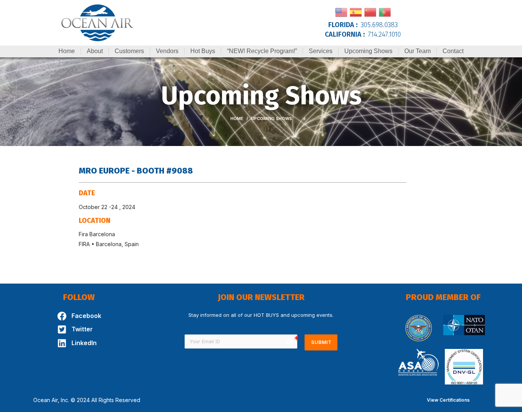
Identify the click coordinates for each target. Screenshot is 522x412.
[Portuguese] (385, 11)
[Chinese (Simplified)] (370, 11)
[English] (341, 11)
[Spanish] (356, 11)
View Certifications (448, 400)
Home (236, 118)
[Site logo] (97, 22)
